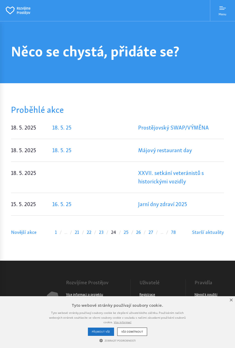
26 (138, 232)
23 (101, 232)
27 (150, 232)
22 (89, 232)
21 (77, 232)
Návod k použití (206, 294)
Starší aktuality (208, 232)
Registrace (147, 294)
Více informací (122, 322)
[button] (117, 340)
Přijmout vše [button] (101, 331)
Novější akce (23, 232)
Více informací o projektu (84, 294)
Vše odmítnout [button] (132, 331)
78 (173, 232)
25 (126, 232)
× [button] (231, 300)
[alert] (117, 322)
